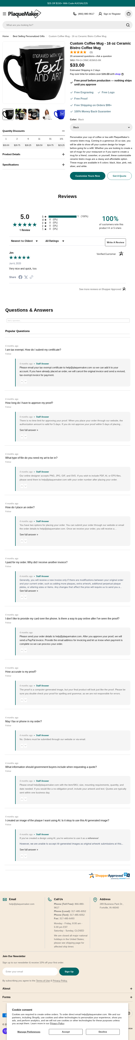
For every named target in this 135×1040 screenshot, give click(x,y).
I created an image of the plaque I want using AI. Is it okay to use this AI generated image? (57, 820)
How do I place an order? (20, 507)
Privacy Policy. (60, 980)
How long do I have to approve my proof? (29, 402)
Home (5, 36)
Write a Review (115, 242)
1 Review (29, 230)
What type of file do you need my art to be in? (31, 457)
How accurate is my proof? (20, 671)
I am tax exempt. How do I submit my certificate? (33, 349)
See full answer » (29, 430)
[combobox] (67, 25)
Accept (66, 1031)
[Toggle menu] (4, 14)
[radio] (67, 217)
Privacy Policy (57, 1023)
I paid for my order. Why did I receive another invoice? (36, 562)
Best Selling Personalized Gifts (29, 36)
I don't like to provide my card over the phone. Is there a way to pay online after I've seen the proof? (62, 618)
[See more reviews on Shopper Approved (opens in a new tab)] (31, 277)
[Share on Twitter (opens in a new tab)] (26, 277)
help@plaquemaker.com (68, 636)
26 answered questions (82, 56)
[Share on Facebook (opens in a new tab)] (20, 277)
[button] (22, 381)
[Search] (128, 25)
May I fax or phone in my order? (23, 721)
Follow (8, 354)
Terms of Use (43, 980)
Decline (103, 1031)
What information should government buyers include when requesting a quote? (51, 767)
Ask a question (104, 56)
